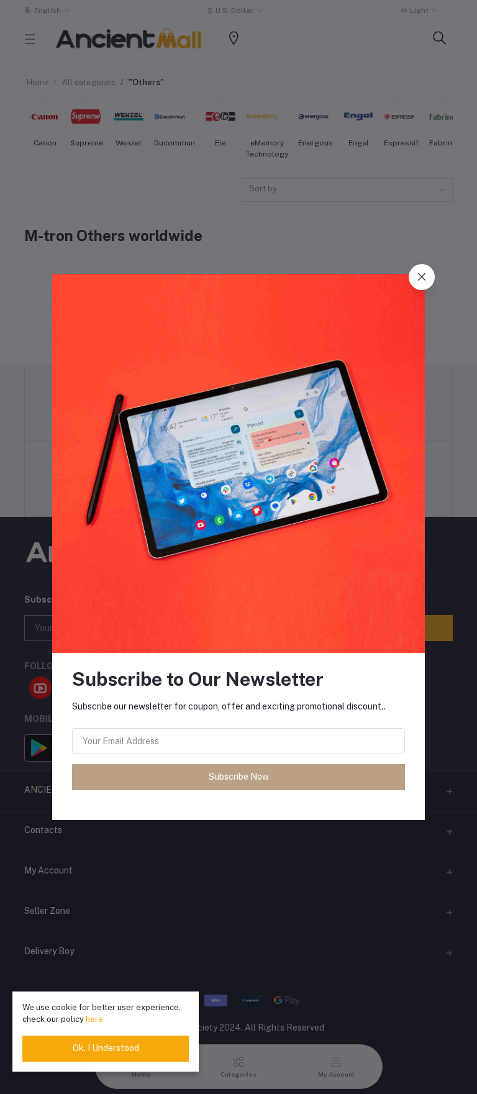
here (94, 1019)
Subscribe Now (239, 777)
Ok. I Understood (106, 1048)
